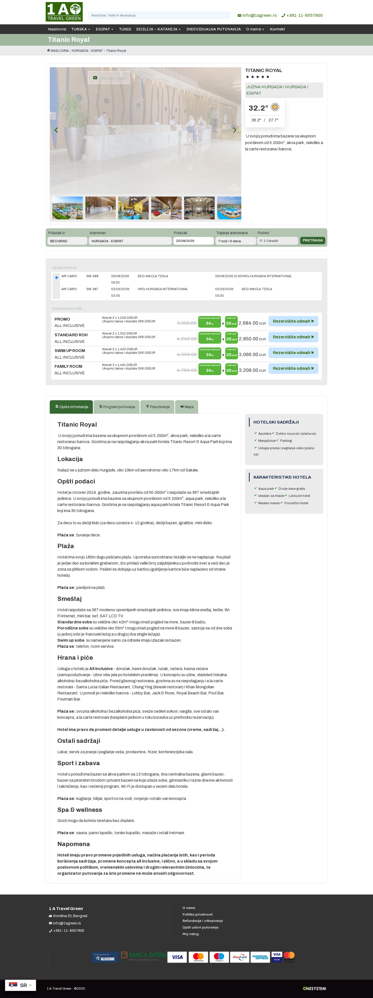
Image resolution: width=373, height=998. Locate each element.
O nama (253, 29)
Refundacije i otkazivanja (202, 921)
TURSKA (79, 29)
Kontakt (277, 29)
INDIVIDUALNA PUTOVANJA (214, 29)
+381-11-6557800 (304, 15)
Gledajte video (111, 77)
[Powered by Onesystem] (314, 989)
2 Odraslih (271, 241)
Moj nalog (190, 934)
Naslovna (57, 29)
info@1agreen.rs (260, 15)
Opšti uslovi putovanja (200, 927)
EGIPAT (103, 29)
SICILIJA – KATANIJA (157, 29)
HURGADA (295, 87)
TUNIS (125, 29)
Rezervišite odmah (291, 321)
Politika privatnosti (197, 914)
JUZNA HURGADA (264, 87)
